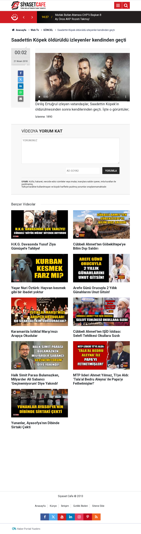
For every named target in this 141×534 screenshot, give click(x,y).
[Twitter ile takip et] (53, 516)
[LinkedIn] (20, 86)
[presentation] (23, 17)
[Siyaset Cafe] (28, 5)
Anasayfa (20, 30)
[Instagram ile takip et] (79, 516)
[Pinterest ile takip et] (87, 516)
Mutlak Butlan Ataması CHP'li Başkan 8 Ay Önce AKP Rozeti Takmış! (78, 17)
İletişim (65, 506)
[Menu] (118, 5)
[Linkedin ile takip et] (70, 516)
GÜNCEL (48, 30)
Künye (53, 506)
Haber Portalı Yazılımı (28, 528)
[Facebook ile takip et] (44, 516)
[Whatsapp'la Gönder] (20, 92)
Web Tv (35, 30)
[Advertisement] (70, 462)
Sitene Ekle (98, 506)
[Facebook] (20, 73)
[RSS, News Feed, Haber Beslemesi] (96, 516)
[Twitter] (20, 79)
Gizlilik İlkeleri (80, 506)
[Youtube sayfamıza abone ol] (62, 516)
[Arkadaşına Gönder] (20, 99)
